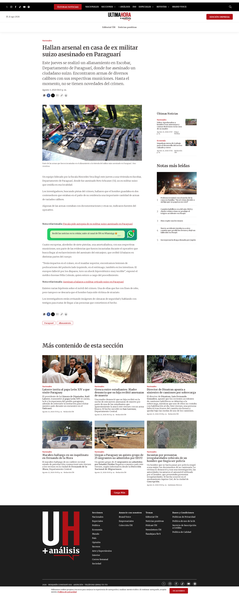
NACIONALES (92, 7)
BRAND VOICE (179, 7)
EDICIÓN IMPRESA (220, 17)
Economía (161, 141)
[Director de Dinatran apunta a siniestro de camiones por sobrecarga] (172, 369)
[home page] (119, 16)
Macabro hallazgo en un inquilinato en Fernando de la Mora (65, 456)
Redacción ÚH (178, 151)
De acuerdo (179, 591)
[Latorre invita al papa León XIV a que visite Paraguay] (67, 369)
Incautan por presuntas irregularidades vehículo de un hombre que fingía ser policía (167, 458)
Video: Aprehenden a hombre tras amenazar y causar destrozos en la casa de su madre (169, 125)
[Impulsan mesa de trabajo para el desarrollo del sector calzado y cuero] (191, 143)
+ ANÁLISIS (124, 7)
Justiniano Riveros (175, 485)
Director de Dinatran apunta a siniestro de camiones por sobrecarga (171, 391)
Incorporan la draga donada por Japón (178, 240)
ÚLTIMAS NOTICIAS (67, 7)
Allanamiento (65, 323)
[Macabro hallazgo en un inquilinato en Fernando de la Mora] (67, 435)
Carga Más (119, 492)
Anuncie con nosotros (130, 512)
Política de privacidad (67, 592)
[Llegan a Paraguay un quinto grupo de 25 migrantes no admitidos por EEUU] (119, 435)
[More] (115, 6)
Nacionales (47, 41)
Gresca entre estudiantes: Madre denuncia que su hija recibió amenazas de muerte (119, 392)
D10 (134, 7)
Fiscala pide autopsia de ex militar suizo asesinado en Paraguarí (97, 223)
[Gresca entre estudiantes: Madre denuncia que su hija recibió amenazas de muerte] (119, 369)
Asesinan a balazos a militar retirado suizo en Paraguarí (93, 281)
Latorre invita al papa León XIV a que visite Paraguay (66, 391)
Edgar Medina (177, 133)
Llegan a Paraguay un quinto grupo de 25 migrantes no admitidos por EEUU (119, 456)
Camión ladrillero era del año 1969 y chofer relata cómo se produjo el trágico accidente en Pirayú (177, 211)
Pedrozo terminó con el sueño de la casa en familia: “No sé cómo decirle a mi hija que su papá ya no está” (178, 200)
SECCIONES (107, 7)
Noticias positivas (127, 27)
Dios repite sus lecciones (172, 221)
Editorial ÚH (108, 27)
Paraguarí (49, 323)
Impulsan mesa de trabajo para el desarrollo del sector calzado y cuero (169, 145)
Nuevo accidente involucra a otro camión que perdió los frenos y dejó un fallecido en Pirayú (178, 230)
